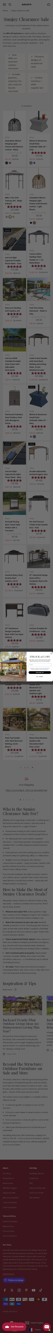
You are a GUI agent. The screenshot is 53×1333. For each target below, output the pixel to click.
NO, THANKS (39, 676)
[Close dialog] (51, 653)
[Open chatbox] (47, 1327)
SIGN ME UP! (40, 672)
